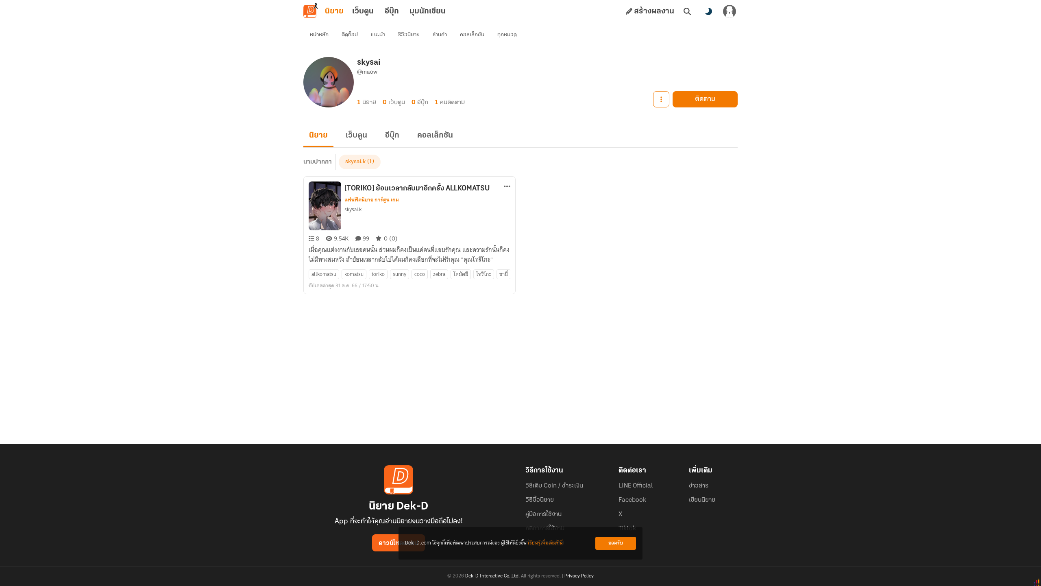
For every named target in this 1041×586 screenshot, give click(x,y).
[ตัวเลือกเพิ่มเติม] (661, 99)
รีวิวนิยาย (409, 35)
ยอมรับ (615, 543)
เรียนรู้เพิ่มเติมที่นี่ (545, 543)
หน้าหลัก (319, 35)
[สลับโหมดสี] (708, 11)
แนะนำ (378, 35)
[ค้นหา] (687, 11)
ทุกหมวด (507, 35)
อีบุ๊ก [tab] (392, 11)
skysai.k (355, 162)
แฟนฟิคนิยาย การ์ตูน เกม (371, 200)
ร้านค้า (440, 35)
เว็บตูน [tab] (363, 11)
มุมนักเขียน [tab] (427, 11)
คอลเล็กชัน (472, 35)
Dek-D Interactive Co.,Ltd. (492, 576)
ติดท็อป (350, 35)
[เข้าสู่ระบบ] (729, 11)
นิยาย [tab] (334, 11)
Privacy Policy (579, 576)
